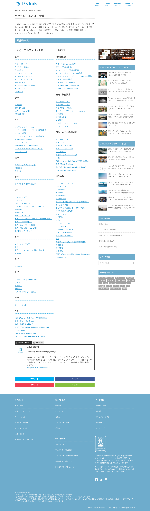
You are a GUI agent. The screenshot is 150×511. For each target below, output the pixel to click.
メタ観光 (18, 253)
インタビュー (60, 411)
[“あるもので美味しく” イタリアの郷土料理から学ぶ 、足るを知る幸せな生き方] (102, 117)
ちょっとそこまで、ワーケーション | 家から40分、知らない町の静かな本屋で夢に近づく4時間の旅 (121, 167)
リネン (17, 282)
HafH (128, 286)
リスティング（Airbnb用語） (26, 279)
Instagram (30, 367)
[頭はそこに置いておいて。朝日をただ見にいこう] (102, 125)
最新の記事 (39, 342)
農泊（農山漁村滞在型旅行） (26, 184)
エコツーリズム (103, 288)
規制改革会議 (20, 108)
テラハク (18, 171)
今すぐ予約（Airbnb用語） (25, 85)
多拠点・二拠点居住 (22, 422)
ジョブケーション (22, 142)
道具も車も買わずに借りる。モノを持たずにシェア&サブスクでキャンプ (121, 132)
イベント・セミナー (62, 422)
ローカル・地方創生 (22, 428)
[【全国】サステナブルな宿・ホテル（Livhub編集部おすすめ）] (102, 75)
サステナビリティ (115, 288)
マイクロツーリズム (22, 244)
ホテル (106, 283)
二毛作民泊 (19, 92)
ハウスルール (20, 200)
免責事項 (99, 422)
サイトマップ (100, 428)
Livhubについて (101, 406)
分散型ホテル (20, 212)
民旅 (16, 247)
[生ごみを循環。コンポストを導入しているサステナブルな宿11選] (102, 83)
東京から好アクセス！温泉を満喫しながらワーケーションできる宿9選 (121, 150)
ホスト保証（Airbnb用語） (25, 225)
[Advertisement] (116, 28)
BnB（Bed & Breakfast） (24, 324)
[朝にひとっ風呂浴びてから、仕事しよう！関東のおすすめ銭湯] (102, 159)
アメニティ (19, 70)
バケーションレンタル (23, 203)
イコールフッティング (23, 79)
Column (107, 4)
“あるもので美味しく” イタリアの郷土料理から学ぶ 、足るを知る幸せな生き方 (121, 116)
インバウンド (20, 88)
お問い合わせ (103, 224)
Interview (117, 4)
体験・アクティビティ (22, 411)
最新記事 (58, 406)
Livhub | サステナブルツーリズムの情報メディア (107, 508)
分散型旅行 (19, 209)
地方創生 (101, 286)
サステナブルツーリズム (24, 127)
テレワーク (111, 280)
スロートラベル (120, 280)
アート (128, 283)
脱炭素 (125, 288)
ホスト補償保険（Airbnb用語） (27, 228)
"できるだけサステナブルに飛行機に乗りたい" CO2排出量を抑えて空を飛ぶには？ (121, 99)
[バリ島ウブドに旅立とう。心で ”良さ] (102, 108)
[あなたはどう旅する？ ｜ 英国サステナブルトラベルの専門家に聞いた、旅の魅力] (102, 92)
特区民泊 (18, 168)
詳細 (122, 471)
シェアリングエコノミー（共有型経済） (30, 136)
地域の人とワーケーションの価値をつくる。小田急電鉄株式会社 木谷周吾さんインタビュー (121, 198)
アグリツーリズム (22, 67)
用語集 (57, 428)
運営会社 (99, 411)
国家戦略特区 (20, 114)
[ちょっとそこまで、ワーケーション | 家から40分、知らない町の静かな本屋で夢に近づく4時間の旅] (102, 168)
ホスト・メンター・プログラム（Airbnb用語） (33, 219)
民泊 (100, 283)
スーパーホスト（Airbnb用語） (27, 145)
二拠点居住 (102, 280)
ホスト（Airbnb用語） (23, 222)
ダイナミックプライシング (25, 165)
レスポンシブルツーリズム (25, 292)
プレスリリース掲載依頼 (107, 230)
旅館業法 (18, 289)
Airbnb (123, 286)
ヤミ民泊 (18, 266)
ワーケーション (21, 305)
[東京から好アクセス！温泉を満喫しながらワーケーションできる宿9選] (102, 151)
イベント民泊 (20, 82)
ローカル (109, 286)
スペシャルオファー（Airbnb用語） (29, 148)
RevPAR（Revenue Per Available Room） (30, 336)
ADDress (116, 286)
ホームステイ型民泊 (22, 215)
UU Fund (100, 460)
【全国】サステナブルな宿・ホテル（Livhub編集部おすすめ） (120, 73)
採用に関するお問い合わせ (108, 247)
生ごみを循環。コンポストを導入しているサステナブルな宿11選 (121, 82)
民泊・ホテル (19, 434)
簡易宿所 (18, 105)
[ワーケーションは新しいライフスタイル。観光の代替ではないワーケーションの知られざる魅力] (102, 184)
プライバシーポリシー (103, 417)
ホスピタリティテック (23, 231)
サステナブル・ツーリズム (24, 439)
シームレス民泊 (21, 133)
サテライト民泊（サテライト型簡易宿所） (31, 130)
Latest (97, 4)
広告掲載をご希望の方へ (107, 241)
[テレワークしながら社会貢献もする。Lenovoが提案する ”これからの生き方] (102, 208)
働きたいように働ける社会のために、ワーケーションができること (121, 175)
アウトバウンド (21, 64)
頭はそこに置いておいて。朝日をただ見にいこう (121, 124)
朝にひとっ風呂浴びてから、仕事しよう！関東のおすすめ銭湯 (121, 158)
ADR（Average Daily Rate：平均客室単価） (31, 318)
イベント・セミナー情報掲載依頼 (110, 235)
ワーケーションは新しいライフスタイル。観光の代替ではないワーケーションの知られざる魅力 (121, 183)
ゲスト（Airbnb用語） (23, 111)
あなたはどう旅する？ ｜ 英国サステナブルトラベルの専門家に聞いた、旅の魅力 (121, 90)
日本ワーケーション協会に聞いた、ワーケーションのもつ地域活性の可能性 (121, 191)
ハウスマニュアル (22, 197)
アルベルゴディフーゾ (23, 73)
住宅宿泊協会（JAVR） (24, 139)
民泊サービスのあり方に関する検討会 (29, 250)
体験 (133, 280)
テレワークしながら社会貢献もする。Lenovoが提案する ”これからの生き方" (121, 206)
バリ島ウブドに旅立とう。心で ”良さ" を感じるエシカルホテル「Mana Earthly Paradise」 (121, 107)
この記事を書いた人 (24, 342)
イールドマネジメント (23, 76)
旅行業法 (18, 286)
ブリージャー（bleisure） (25, 321)
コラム (57, 417)
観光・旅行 (19, 406)
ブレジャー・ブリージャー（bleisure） (30, 206)
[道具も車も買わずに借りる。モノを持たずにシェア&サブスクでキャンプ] (102, 133)
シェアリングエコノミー (117, 283)
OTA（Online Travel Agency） (26, 333)
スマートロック (21, 152)
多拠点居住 (130, 278)
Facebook (44, 367)
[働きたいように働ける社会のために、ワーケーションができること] (102, 176)
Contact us (129, 4)
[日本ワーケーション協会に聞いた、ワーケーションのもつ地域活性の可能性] (102, 192)
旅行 (128, 280)
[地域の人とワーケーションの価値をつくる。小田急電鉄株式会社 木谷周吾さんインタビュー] (102, 199)
